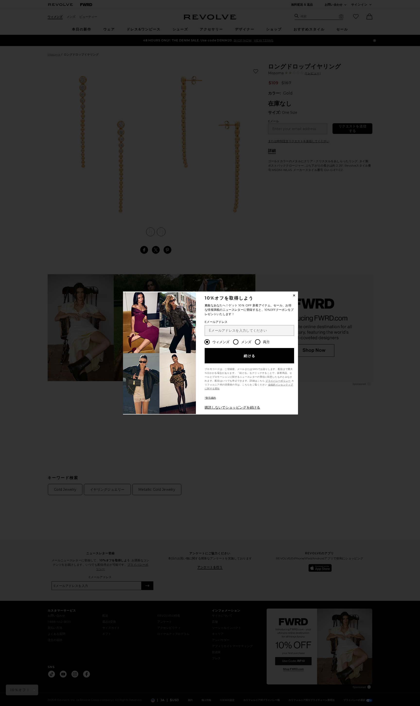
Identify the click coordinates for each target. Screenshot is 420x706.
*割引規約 (210, 397)
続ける (250, 356)
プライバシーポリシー (277, 380)
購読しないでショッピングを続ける (232, 407)
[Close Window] (294, 295)
